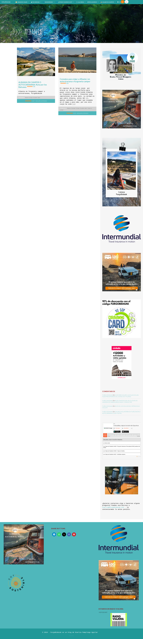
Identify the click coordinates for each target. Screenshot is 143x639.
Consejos (73, 108)
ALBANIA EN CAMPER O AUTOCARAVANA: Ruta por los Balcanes (32, 84)
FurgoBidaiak (6, 1)
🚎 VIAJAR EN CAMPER (107, 2)
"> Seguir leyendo (39, 101)
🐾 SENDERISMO (48, 2)
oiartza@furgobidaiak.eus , (114, 507)
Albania (27, 97)
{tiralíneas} (71, 635)
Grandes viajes (36, 97)
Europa (31, 97)
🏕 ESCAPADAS (35, 2)
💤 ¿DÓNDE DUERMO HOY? (64, 2)
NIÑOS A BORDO (92, 2)
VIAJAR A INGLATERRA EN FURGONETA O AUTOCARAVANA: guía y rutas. (121, 412)
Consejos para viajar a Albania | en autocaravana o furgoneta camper (75, 81)
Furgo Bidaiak (107, 395)
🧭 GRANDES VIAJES (21, 2)
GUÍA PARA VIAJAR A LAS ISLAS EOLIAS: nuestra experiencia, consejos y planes (120, 395)
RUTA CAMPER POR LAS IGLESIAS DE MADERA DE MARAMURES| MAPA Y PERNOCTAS (120, 401)
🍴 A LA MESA (80, 2)
